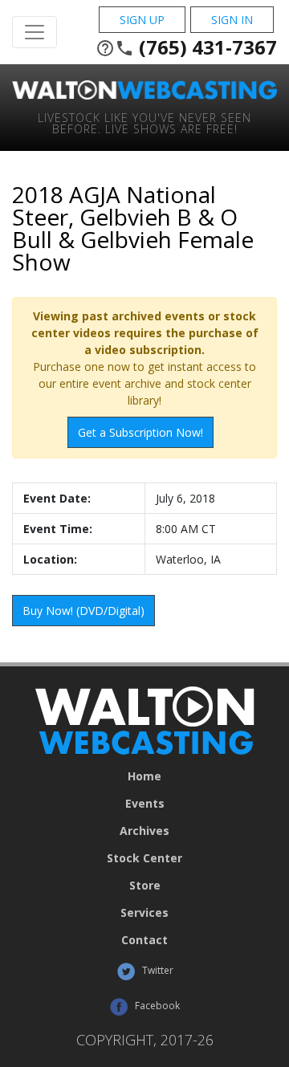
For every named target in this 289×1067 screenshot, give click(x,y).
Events (145, 803)
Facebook (156, 1005)
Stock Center (144, 858)
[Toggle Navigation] (34, 32)
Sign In (232, 19)
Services (144, 912)
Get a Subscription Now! (140, 432)
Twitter (156, 970)
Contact (144, 940)
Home (144, 776)
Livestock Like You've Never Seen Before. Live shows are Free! (144, 122)
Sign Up (142, 19)
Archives (144, 831)
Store (145, 885)
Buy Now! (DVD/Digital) (83, 610)
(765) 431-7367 (186, 47)
